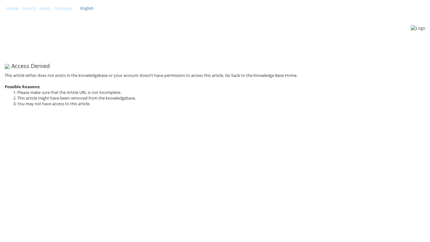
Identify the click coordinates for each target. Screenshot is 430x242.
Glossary (63, 8)
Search (29, 8)
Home (12, 8)
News (45, 8)
